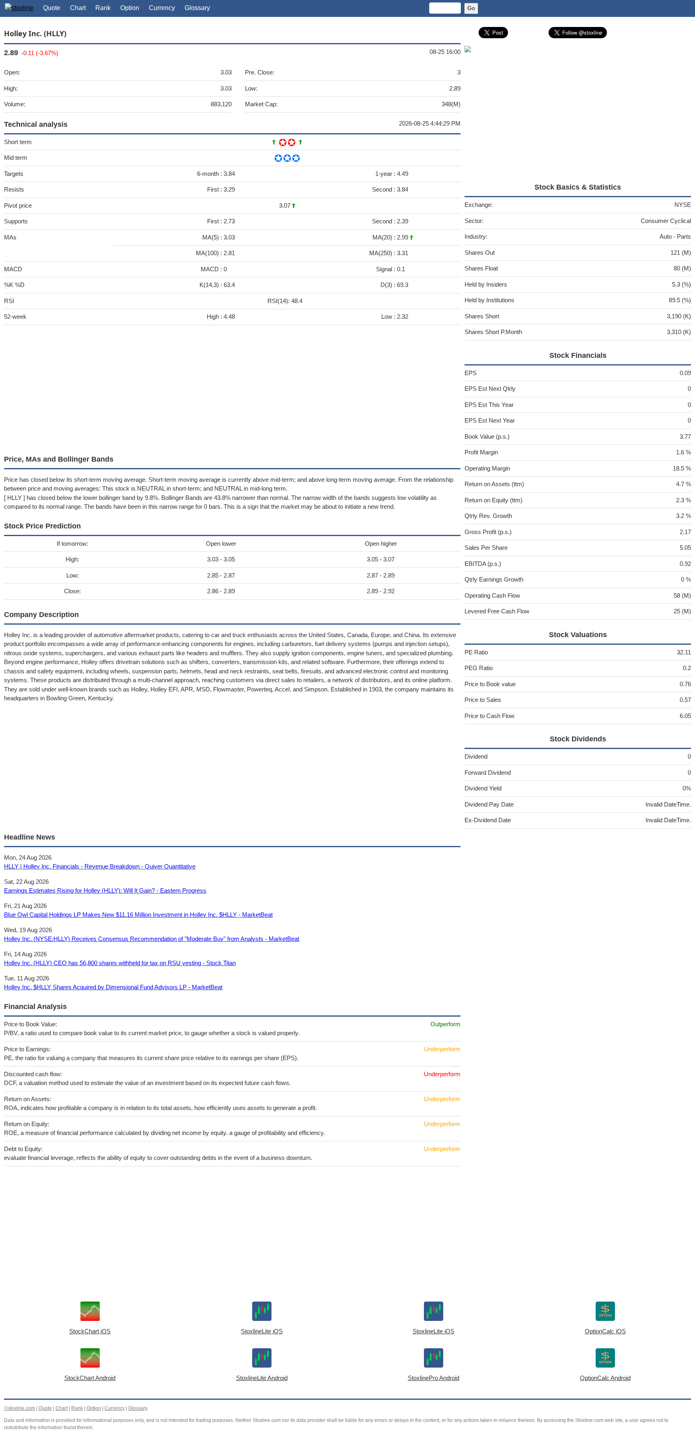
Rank (103, 7)
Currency (162, 7)
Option (129, 7)
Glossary (197, 7)
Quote (51, 7)
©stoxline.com (19, 1408)
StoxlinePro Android (433, 1377)
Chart (78, 7)
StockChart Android (89, 1377)
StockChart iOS (90, 1331)
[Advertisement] (232, 388)
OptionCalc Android (605, 1377)
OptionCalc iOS (605, 1331)
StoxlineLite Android (262, 1377)
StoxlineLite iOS (262, 1331)
